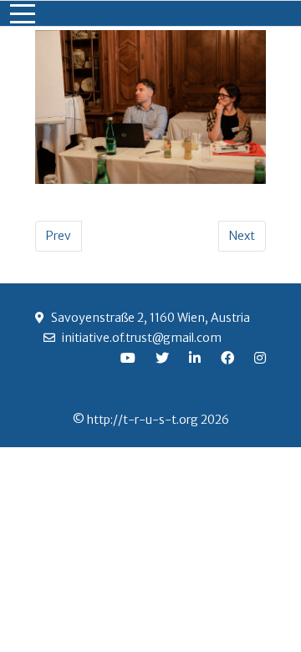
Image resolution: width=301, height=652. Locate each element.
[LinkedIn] (195, 357)
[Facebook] (227, 357)
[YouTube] (127, 357)
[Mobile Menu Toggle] (22, 13)
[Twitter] (162, 357)
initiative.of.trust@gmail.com (142, 337)
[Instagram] (260, 357)
